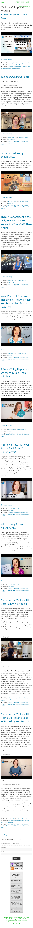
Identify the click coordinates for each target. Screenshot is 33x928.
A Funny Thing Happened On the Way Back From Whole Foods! (15, 372)
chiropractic (11, 65)
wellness (3, 700)
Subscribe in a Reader (16, 868)
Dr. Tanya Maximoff (24, 63)
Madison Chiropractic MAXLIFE (14, 68)
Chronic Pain (21, 66)
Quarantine (10, 822)
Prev (13, 909)
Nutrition (10, 203)
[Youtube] (19, 924)
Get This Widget (16, 912)
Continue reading (7, 59)
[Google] (16, 924)
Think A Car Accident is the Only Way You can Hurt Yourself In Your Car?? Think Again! (16, 897)
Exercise (10, 355)
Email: (2, 851)
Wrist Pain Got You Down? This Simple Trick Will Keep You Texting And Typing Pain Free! (16, 905)
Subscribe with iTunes (16, 864)
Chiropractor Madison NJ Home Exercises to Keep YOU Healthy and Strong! (15, 717)
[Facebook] (13, 924)
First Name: (4, 847)
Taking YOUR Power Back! (15, 76)
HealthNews (28, 699)
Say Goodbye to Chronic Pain (16, 881)
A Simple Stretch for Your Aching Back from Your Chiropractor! (15, 448)
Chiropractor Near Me (12, 66)
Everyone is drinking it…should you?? (16, 891)
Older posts (6, 835)
